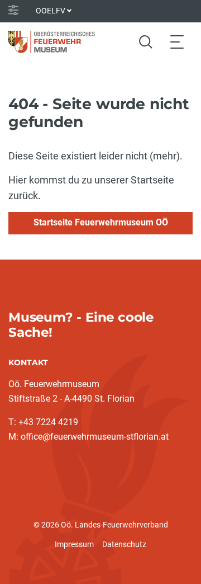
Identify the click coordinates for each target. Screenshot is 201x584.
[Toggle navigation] (177, 41)
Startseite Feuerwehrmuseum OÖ (101, 222)
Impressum (74, 544)
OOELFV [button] (50, 10)
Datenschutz (124, 544)
